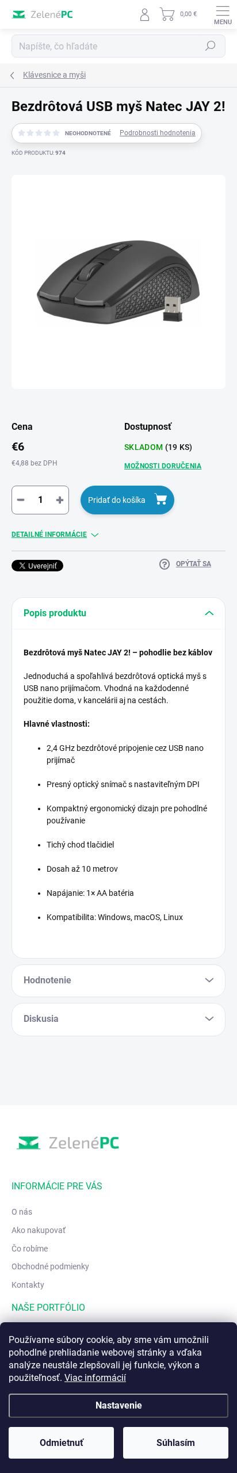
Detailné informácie (49, 535)
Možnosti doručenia (162, 466)
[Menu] (222, 14)
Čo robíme (30, 1248)
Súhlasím (175, 1442)
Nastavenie (118, 1405)
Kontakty (28, 1284)
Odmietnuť (61, 1442)
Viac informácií (95, 1377)
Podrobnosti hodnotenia (158, 133)
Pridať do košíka (117, 500)
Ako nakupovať (39, 1230)
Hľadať (210, 46)
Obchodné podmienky (50, 1266)
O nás (22, 1211)
